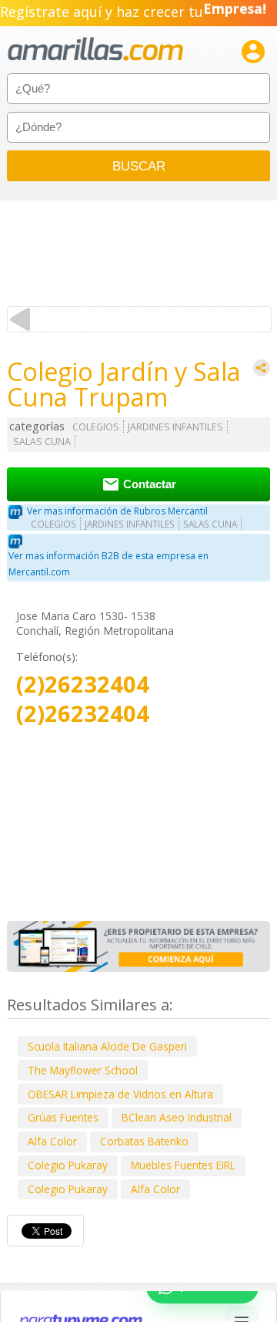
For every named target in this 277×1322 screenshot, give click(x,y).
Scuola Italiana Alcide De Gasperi (107, 1046)
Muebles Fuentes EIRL (183, 1165)
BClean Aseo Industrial (177, 1117)
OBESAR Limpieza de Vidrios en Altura (120, 1094)
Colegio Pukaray (68, 1165)
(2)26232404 (82, 684)
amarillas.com (95, 49)
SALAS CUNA (42, 441)
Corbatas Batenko (144, 1141)
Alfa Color (52, 1141)
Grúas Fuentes (63, 1117)
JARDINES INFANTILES (175, 426)
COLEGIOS (95, 426)
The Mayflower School (83, 1070)
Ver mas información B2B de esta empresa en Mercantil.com (108, 563)
